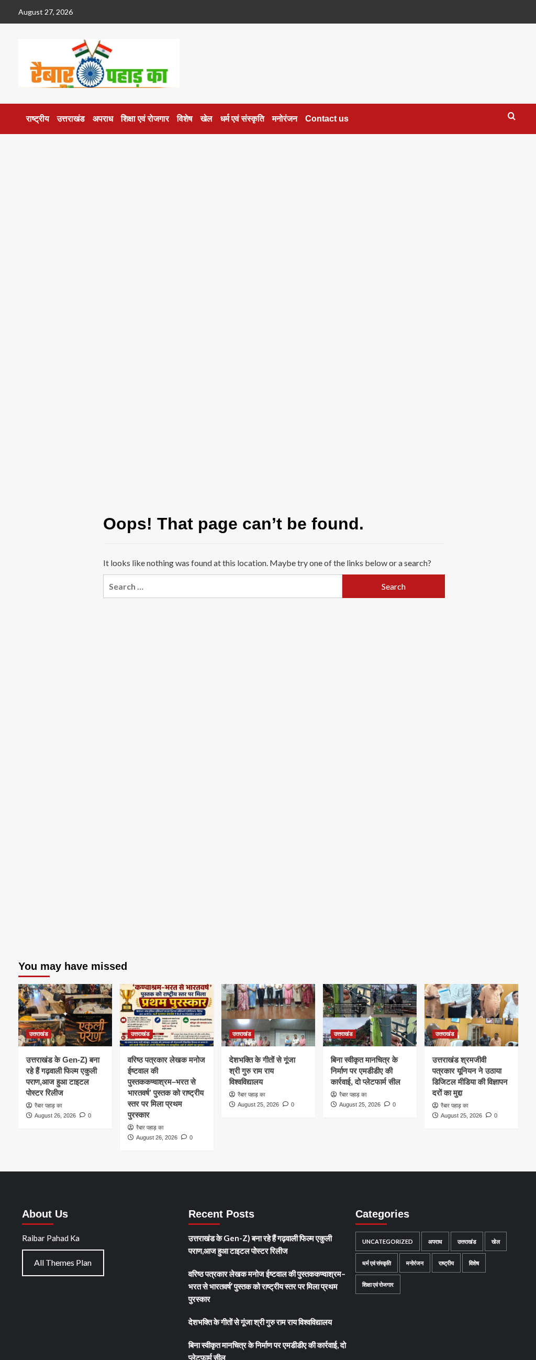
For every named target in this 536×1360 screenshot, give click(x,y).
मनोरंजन (284, 118)
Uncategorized (387, 1241)
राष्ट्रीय (37, 118)
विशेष (185, 118)
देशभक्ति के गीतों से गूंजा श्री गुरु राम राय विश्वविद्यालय (262, 1070)
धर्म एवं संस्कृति (242, 118)
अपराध (103, 118)
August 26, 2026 (55, 1115)
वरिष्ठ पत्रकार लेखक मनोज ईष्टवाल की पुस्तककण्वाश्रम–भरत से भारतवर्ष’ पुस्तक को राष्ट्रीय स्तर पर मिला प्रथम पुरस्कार (266, 1286)
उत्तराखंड (71, 118)
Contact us (327, 118)
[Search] (511, 116)
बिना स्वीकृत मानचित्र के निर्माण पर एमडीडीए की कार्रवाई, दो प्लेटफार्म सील (365, 1070)
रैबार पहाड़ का (48, 1105)
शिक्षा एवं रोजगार (145, 118)
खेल (206, 118)
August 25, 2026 (258, 1104)
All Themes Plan (63, 1262)
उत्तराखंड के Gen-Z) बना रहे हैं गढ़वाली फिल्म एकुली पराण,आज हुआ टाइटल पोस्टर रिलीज (260, 1244)
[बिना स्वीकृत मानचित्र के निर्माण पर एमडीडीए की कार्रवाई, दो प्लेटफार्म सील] (370, 1015)
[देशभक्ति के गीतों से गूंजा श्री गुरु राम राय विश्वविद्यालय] (268, 1015)
